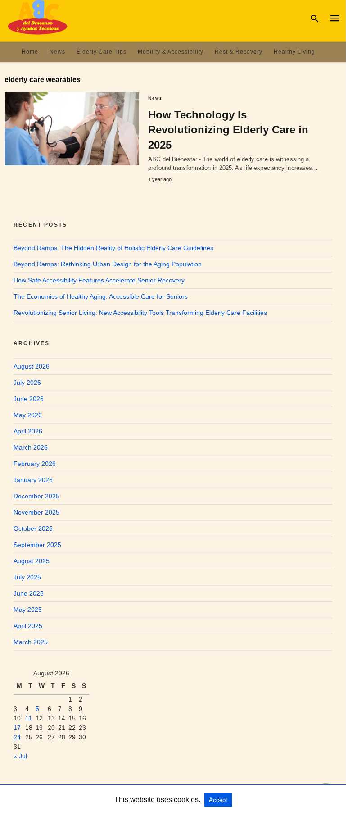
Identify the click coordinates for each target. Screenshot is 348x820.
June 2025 (29, 593)
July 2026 (27, 382)
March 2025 (31, 642)
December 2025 (36, 496)
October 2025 (33, 528)
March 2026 (31, 447)
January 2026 (33, 479)
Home (30, 52)
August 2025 (32, 561)
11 (28, 718)
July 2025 (27, 577)
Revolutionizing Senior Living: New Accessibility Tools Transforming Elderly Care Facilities (140, 312)
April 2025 (28, 625)
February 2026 (35, 463)
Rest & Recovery (238, 52)
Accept (218, 800)
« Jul (20, 756)
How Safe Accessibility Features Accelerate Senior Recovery (99, 280)
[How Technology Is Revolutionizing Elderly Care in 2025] (72, 129)
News (57, 52)
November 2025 (36, 512)
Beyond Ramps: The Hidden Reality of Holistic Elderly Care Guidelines (113, 247)
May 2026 (28, 415)
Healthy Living (294, 52)
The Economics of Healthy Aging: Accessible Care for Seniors (101, 296)
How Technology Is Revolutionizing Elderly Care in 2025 (228, 130)
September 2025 (37, 544)
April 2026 (28, 431)
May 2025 (28, 609)
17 (17, 727)
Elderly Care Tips (102, 52)
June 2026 (29, 398)
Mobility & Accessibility (170, 52)
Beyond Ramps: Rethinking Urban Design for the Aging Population (108, 264)
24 (17, 737)
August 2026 (32, 366)
